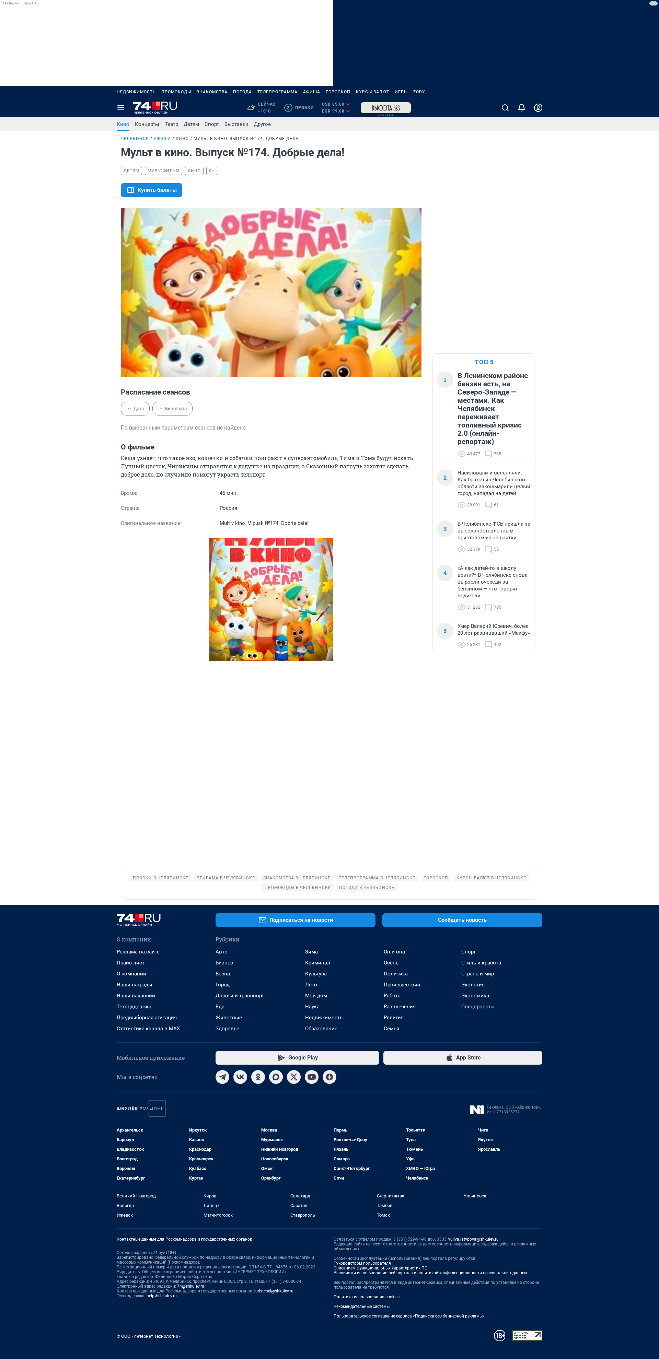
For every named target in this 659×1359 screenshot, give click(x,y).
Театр (171, 124)
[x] (294, 1077)
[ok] (258, 1077)
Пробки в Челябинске (160, 878)
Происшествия (402, 985)
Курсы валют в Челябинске (491, 878)
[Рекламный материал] (386, 107)
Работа (392, 996)
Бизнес (224, 963)
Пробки (300, 108)
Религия (394, 1018)
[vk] (240, 1077)
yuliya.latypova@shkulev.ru (473, 1239)
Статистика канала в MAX (148, 1029)
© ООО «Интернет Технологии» (149, 1336)
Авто (222, 952)
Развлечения (400, 1007)
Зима (311, 952)
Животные (229, 1018)
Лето (311, 985)
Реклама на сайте (138, 952)
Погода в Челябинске (366, 887)
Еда (220, 1007)
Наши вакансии (136, 996)
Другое (262, 124)
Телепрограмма (277, 92)
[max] (276, 1077)
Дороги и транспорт (240, 996)
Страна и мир (477, 974)
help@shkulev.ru (162, 1295)
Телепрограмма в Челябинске (377, 878)
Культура (316, 974)
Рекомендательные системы (362, 1306)
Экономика (475, 996)
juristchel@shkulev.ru (273, 1291)
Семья (391, 1029)
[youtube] (312, 1077)
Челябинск (135, 138)
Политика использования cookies (367, 1296)
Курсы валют (372, 92)
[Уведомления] (521, 107)
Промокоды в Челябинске (298, 887)
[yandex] (329, 1077)
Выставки (236, 124)
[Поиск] (505, 107)
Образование (321, 1029)
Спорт (212, 124)
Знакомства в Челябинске (297, 878)
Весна (223, 974)
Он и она (394, 952)
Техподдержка (134, 1007)
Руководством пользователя (362, 1263)
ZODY (419, 92)
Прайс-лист (130, 963)
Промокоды (176, 92)
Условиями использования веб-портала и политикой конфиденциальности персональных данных (430, 1272)
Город (223, 985)
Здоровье (227, 1029)
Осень (391, 963)
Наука (312, 1007)
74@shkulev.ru (190, 1286)
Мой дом (316, 996)
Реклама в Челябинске (226, 878)
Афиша (311, 92)
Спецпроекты (478, 1007)
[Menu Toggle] (121, 107)
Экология (473, 985)
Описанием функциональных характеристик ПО (380, 1268)
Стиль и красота (481, 963)
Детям (191, 124)
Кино (123, 124)
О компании (131, 974)
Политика (396, 974)
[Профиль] (538, 107)
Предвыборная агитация (147, 1018)
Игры (401, 92)
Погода (242, 92)
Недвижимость (136, 92)
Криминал (317, 963)
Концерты (147, 124)
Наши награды (134, 985)
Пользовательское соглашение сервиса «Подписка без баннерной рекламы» (409, 1316)
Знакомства (212, 92)
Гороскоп (338, 92)
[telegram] (222, 1077)
